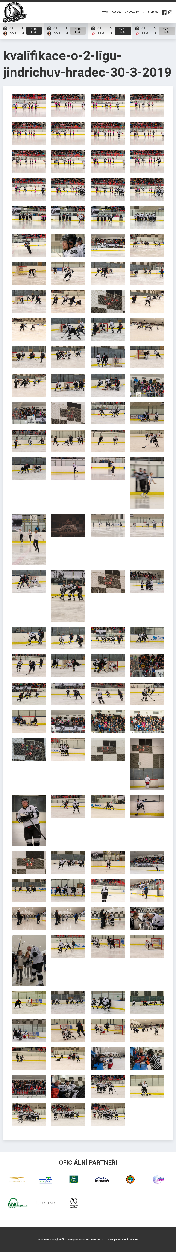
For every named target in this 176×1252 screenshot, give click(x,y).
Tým (105, 12)
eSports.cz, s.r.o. (103, 1239)
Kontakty (132, 12)
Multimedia (150, 12)
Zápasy (116, 12)
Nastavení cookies (126, 1239)
